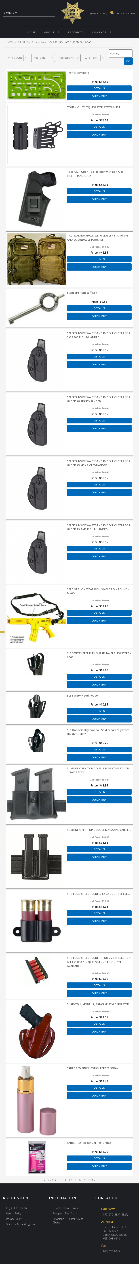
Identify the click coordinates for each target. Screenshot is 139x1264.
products (76, 32)
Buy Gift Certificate (17, 1208)
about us (52, 32)
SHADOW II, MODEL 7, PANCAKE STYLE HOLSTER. (98, 1004)
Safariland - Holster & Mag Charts (68, 1220)
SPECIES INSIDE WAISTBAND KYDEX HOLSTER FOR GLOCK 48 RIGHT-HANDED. (98, 399)
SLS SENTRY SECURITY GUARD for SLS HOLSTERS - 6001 (99, 655)
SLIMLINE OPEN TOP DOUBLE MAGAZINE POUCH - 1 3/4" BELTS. (99, 770)
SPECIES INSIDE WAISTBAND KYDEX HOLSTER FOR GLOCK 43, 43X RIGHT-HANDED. (98, 463)
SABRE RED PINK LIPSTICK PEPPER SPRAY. (93, 1068)
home (32, 32)
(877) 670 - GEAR (97, 13)
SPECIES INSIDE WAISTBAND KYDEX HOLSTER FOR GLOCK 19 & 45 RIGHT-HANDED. (98, 527)
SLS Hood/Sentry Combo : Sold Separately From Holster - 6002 (98, 732)
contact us (102, 32)
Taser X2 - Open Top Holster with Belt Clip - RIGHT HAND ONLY (96, 174)
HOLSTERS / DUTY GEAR (30, 42)
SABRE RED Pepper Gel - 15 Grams (89, 1142)
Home (10, 42)
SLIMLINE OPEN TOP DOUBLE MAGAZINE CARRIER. (99, 830)
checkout (114, 13)
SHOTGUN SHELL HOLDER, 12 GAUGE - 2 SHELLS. (98, 894)
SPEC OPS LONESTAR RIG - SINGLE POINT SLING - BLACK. (98, 591)
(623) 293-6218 (111, 1238)
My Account (129, 13)
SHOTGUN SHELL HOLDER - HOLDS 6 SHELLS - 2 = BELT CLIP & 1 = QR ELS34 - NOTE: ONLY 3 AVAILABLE (99, 962)
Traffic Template (78, 72)
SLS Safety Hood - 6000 (82, 695)
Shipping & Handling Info (20, 1224)
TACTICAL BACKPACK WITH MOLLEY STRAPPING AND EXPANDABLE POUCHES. (97, 237)
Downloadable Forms (65, 1208)
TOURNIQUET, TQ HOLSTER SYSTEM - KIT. (94, 107)
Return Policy (13, 1213)
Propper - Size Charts (65, 1213)
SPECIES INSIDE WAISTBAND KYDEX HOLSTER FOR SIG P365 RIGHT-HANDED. (98, 335)
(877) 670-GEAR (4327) (115, 1214)
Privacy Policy (13, 1219)
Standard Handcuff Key (82, 292)
